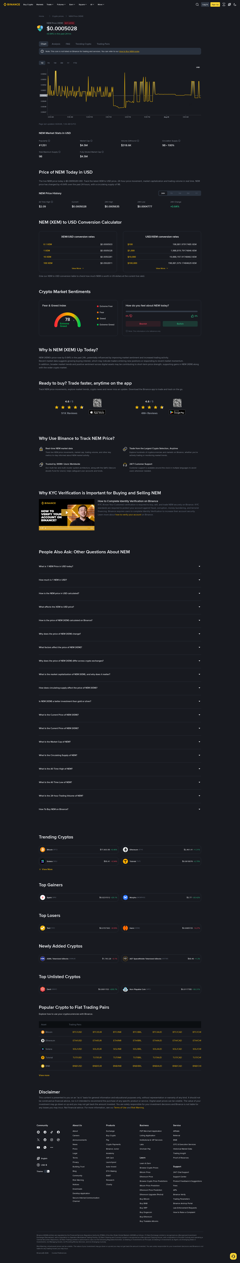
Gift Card (110, 1157)
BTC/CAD (177, 1032)
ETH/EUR (97, 1040)
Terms (75, 1157)
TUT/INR (117, 1057)
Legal (75, 1153)
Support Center (179, 1176)
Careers (76, 1135)
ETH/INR (117, 1040)
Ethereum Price (146, 1176)
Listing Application (147, 1135)
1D (42, 63)
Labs (142, 1144)
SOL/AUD (157, 1049)
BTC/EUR (97, 1032)
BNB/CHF (197, 1066)
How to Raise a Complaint (184, 1212)
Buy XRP (143, 1208)
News (75, 1144)
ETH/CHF (197, 1040)
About (75, 1131)
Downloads (77, 1189)
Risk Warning (78, 1180)
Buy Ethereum (146, 1216)
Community (77, 1175)
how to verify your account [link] (128, 514)
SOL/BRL (137, 1049)
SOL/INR (117, 1049)
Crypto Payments (113, 1144)
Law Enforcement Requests (185, 1208)
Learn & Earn (145, 1163)
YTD (75, 63)
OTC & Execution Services (184, 1144)
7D (48, 63)
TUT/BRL (137, 1057)
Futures (60, 4)
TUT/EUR (97, 1057)
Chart (43, 43)
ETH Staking (111, 1171)
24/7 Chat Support (181, 1172)
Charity (109, 1184)
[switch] (47, 1171)
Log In (205, 4)
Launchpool (111, 1162)
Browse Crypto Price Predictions (154, 1181)
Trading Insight (179, 1153)
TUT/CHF (197, 1057)
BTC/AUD (157, 1032)
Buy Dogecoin (146, 1212)
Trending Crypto (83, 43)
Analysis (56, 43)
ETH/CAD (177, 1040)
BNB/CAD (177, 1066)
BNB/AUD (157, 1066)
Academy (110, 1153)
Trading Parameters (181, 1199)
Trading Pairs (103, 43)
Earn (71, 4)
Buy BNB (144, 1203)
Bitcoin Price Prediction (150, 1185)
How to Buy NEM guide (129, 51)
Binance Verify (179, 1194)
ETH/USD (77, 1040)
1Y (68, 63)
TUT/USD (77, 1057)
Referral (176, 1135)
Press (75, 1149)
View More (76, 268)
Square (82, 4)
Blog (75, 1171)
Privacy (76, 1162)
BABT (108, 1175)
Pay (107, 1140)
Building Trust (78, 1166)
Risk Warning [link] (137, 1107)
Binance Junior (112, 1149)
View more (44, 1075)
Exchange (110, 1131)
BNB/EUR (97, 1066)
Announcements (80, 1140)
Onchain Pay (145, 1149)
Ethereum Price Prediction (151, 1190)
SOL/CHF (197, 1049)
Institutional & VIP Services (151, 1140)
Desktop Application (81, 1193)
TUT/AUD (157, 1057)
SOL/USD (77, 1049)
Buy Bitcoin (144, 1199)
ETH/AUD (157, 1040)
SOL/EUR (97, 1049)
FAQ (68, 43)
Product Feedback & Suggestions (187, 1181)
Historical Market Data (182, 1149)
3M (61, 63)
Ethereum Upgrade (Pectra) (151, 1194)
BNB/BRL (137, 1066)
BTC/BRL (137, 1032)
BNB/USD (77, 1066)
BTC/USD (77, 1032)
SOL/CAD (177, 1049)
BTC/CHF (197, 1032)
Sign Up (215, 4)
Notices (76, 1184)
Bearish (143, 323)
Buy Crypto (28, 4)
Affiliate (176, 1131)
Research (110, 1180)
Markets (39, 4)
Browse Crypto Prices (149, 1167)
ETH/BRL (137, 1040)
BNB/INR (117, 1066)
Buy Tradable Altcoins (149, 1221)
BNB (175, 1140)
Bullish (180, 323)
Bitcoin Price (145, 1172)
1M (55, 63)
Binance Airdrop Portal (182, 1203)
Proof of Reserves (181, 1157)
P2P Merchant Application (151, 1131)
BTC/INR (117, 1032)
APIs (175, 1190)
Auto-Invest (111, 1166)
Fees (175, 1185)
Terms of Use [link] (120, 1107)
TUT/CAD (177, 1057)
